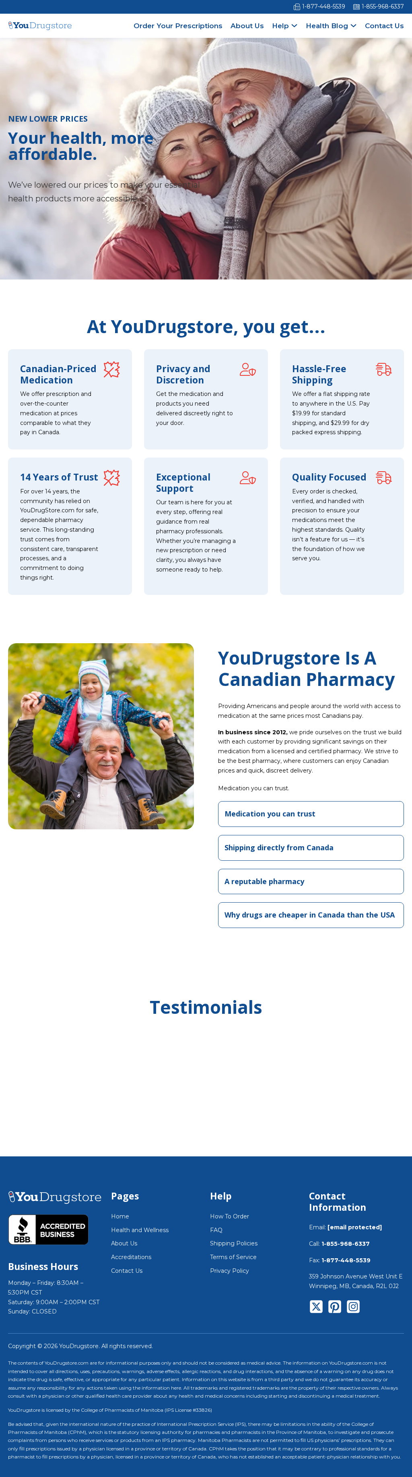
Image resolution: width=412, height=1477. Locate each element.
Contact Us (384, 26)
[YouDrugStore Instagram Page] (353, 1308)
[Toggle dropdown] (294, 25)
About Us (247, 26)
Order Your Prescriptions (178, 26)
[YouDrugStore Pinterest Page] (335, 1308)
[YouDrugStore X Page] (316, 1308)
